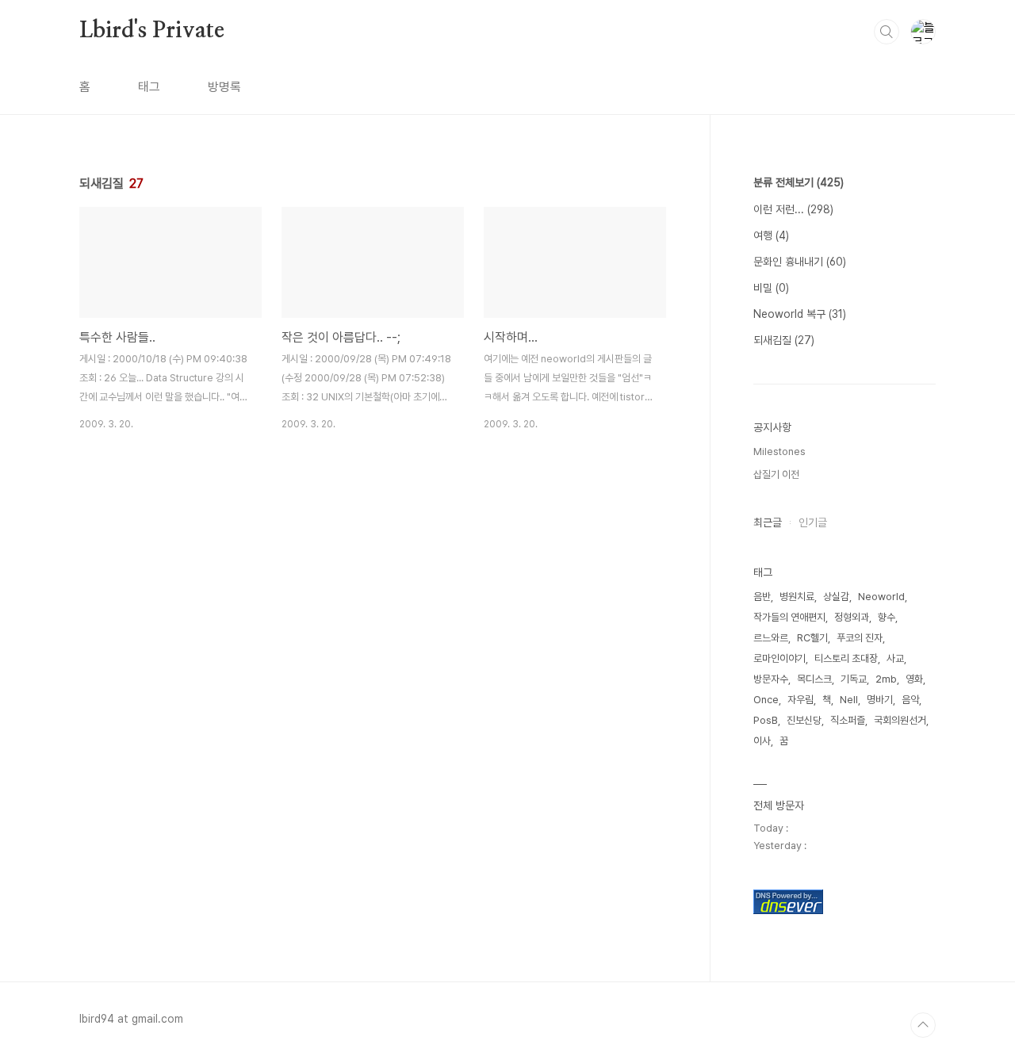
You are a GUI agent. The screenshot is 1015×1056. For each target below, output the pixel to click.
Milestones (779, 451)
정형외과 (851, 617)
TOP (923, 1025)
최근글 (767, 522)
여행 (771, 235)
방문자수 (770, 679)
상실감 (836, 597)
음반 (762, 597)
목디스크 (814, 679)
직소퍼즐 (847, 720)
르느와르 (770, 638)
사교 (895, 658)
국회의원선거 (900, 720)
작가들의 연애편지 (789, 617)
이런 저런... (793, 209)
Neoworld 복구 (799, 314)
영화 (914, 679)
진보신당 (804, 720)
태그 (149, 86)
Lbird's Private (151, 31)
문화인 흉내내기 (799, 261)
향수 (886, 617)
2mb (886, 679)
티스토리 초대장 (846, 658)
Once (766, 700)
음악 (910, 700)
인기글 (813, 522)
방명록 (224, 86)
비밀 (771, 287)
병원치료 (796, 597)
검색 (886, 32)
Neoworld (881, 597)
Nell (849, 700)
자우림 (800, 700)
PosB (765, 720)
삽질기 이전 (776, 474)
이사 (762, 741)
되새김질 (783, 340)
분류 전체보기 (798, 182)
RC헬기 (812, 638)
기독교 (854, 679)
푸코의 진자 (860, 638)
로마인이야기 (779, 658)
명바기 (880, 700)
